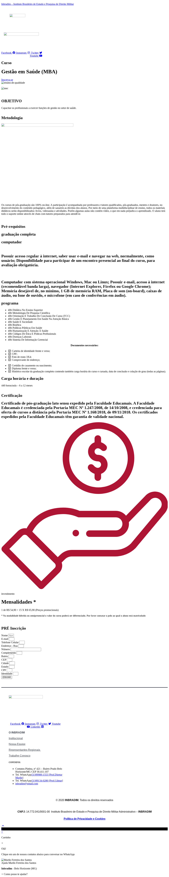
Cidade (5, 663)
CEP (4, 659)
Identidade (7, 673)
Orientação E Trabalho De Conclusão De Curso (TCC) (41, 316)
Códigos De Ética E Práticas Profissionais (34, 333)
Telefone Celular (10, 642)
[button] (84, 861)
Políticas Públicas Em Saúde (27, 327)
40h (10, 310)
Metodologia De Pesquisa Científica (31, 313)
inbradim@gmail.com (26, 783)
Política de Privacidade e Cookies (84, 818)
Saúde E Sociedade (23, 321)
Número (6, 649)
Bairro (5, 656)
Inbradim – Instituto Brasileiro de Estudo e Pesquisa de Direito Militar (37, 4)
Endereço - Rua (9, 645)
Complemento (9, 652)
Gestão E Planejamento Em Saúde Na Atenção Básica (41, 318)
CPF (4, 670)
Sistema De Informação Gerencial (30, 339)
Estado (5, 666)
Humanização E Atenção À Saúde (30, 330)
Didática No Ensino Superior (28, 310)
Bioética (17, 324)
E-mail (5, 638)
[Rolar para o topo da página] (3, 825)
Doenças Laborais (22, 336)
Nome (4, 635)
